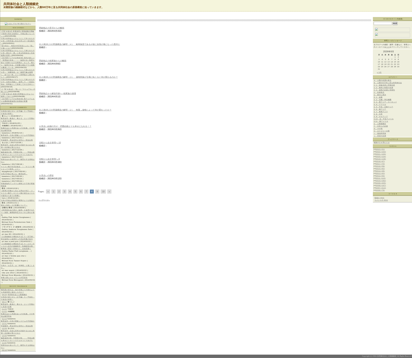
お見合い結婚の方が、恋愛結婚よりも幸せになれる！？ (65, 126)
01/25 (4, 309)
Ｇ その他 (378, 128)
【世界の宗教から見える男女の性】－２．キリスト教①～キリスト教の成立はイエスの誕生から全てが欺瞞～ (18, 193)
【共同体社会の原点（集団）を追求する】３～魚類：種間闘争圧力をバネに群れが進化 (18, 212)
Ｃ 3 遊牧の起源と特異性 (384, 90)
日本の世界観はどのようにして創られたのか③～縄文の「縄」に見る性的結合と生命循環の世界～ (18, 53)
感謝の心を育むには (382, 142)
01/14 (4, 319)
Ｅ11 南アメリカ (381, 121)
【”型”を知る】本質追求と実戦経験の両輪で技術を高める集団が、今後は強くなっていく (18, 33)
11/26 (4, 343)
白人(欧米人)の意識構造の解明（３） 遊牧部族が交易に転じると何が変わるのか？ (78, 77)
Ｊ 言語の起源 (380, 136)
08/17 (4, 302)
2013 (380, 173)
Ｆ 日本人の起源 (381, 126)
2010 (381, 180)
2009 (381, 183)
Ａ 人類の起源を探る (382, 80)
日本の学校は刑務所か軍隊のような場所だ (18, 200)
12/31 (4, 323)
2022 (381, 152)
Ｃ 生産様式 (379, 92)
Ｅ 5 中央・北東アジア (383, 107)
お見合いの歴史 (46, 175)
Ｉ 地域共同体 (380, 133)
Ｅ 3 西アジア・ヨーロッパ (385, 102)
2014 (380, 171)
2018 (380, 161)
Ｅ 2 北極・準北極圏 (382, 99)
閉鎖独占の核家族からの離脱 (52, 60)
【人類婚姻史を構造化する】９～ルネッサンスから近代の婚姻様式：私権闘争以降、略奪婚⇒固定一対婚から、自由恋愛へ (18, 246)
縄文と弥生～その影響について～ (14, 205)
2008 (381, 185)
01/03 (4, 311)
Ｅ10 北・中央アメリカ (384, 119)
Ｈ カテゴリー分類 (382, 131)
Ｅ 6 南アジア (380, 109)
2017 (380, 164)
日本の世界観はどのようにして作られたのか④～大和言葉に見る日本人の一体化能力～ (18, 41)
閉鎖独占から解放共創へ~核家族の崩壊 (57, 93)
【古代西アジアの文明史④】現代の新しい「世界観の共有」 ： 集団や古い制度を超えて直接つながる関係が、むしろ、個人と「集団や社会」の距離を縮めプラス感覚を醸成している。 (18, 62)
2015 (380, 168)
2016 (380, 166)
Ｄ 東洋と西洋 (380, 95)
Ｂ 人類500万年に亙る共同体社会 (388, 83)
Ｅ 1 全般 (378, 97)
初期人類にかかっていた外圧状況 (14, 277)
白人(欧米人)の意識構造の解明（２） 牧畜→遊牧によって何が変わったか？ (75, 110)
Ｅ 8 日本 (378, 114)
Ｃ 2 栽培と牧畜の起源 (383, 87)
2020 (381, 156)
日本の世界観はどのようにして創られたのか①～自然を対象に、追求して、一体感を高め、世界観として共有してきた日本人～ (18, 82)
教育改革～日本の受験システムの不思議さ (18, 135)
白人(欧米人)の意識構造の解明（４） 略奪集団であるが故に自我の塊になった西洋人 (79, 44)
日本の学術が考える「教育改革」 (14, 174)
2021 (381, 154)
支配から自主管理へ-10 (50, 142)
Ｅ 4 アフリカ (380, 104)
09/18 (4, 350)
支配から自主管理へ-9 (49, 159)
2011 (381, 178)
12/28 (4, 328)
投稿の (379, 198)
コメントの (381, 200)
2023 (380, 149)
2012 (380, 176)
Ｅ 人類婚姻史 (380, 124)
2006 (380, 190)
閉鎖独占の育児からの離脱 (51, 28)
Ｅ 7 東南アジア (381, 112)
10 (103, 191)
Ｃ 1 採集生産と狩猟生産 (384, 85)
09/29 (4, 294)
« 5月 (379, 72)
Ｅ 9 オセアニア (381, 116)
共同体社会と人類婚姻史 (17, 294)
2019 (381, 159)
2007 (381, 188)
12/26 (4, 335)
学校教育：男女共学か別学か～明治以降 (17, 140)
